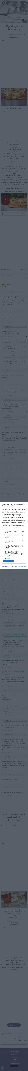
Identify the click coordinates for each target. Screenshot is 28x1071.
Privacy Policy (22, 566)
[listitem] (14, 532)
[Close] (25, 504)
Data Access (14, 566)
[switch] (22, 535)
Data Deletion (5, 566)
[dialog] (14, 535)
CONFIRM (8, 561)
